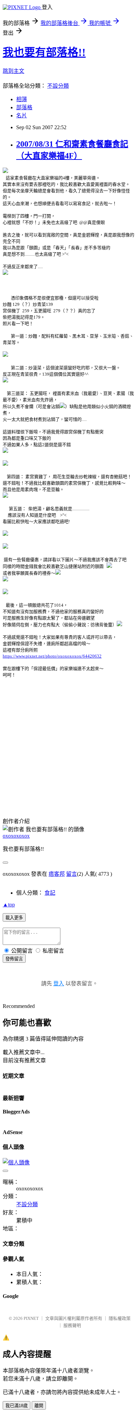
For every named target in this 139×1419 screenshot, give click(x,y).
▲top (9, 904)
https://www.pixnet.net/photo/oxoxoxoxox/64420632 (52, 656)
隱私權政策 (120, 1318)
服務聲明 (72, 1325)
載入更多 (14, 917)
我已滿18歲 (16, 1405)
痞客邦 (57, 874)
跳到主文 (13, 71)
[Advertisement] (59, 754)
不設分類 (58, 86)
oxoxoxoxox (16, 836)
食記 (50, 893)
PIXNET (31, 1318)
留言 (71, 874)
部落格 (24, 107)
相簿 (21, 99)
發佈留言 (14, 958)
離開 (38, 1405)
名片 (21, 115)
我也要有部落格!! (44, 52)
